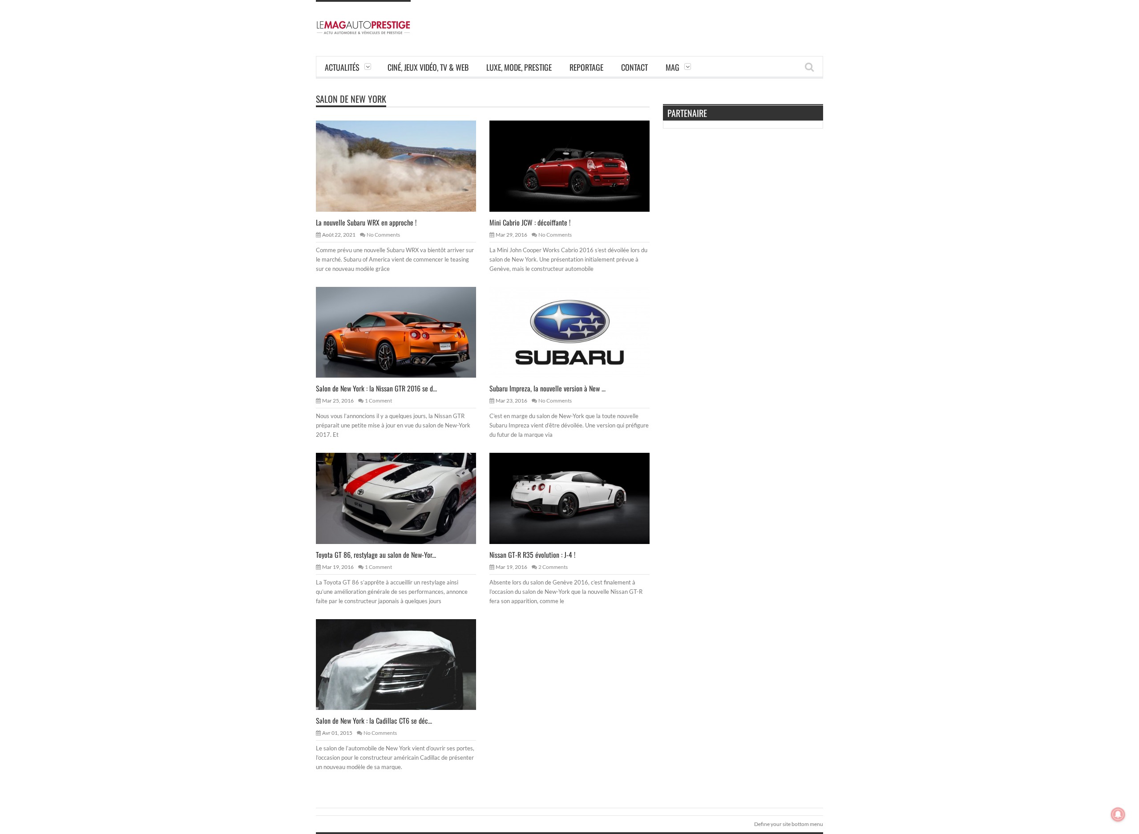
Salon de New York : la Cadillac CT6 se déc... (374, 720)
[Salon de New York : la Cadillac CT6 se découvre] (403, 664)
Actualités (342, 67)
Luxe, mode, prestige (519, 67)
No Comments (383, 234)
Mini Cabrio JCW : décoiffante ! (529, 222)
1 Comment (378, 400)
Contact (634, 67)
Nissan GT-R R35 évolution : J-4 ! (532, 554)
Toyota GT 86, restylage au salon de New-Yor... (376, 554)
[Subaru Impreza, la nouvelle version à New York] (576, 331)
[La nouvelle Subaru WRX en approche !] (403, 165)
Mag (672, 67)
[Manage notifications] (1118, 814)
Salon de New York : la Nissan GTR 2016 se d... (376, 388)
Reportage (586, 67)
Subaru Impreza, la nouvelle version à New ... (547, 388)
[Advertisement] (661, 20)
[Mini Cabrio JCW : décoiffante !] (576, 165)
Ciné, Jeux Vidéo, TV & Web (428, 67)
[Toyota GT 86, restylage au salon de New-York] (403, 497)
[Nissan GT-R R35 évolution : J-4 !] (576, 497)
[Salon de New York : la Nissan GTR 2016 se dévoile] (403, 331)
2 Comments (553, 567)
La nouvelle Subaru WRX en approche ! (366, 222)
